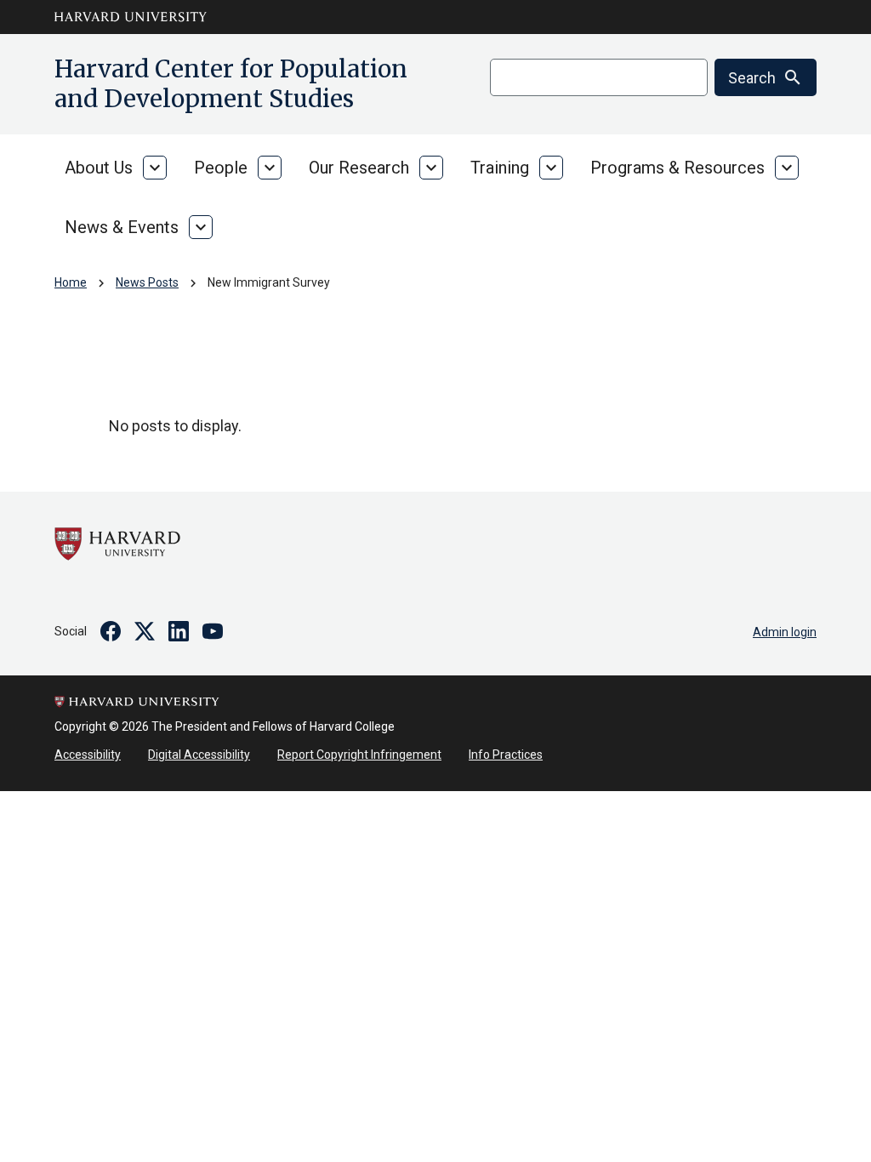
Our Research (359, 167)
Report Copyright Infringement (359, 754)
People (221, 167)
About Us (99, 167)
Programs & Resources (677, 167)
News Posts (147, 282)
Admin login (785, 632)
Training (499, 167)
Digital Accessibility (199, 754)
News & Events (122, 227)
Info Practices (506, 754)
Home (70, 282)
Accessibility (87, 754)
